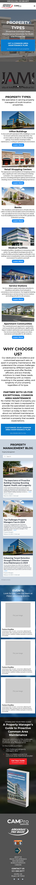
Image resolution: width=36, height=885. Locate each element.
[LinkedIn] (14, 879)
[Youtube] (23, 879)
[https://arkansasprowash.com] (18, 831)
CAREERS (18, 865)
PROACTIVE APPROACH (18, 859)
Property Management (8, 452)
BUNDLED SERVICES (18, 863)
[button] (34, 6)
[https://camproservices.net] (18, 822)
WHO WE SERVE (18, 861)
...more (29, 491)
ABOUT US (18, 857)
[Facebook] (18, 879)
